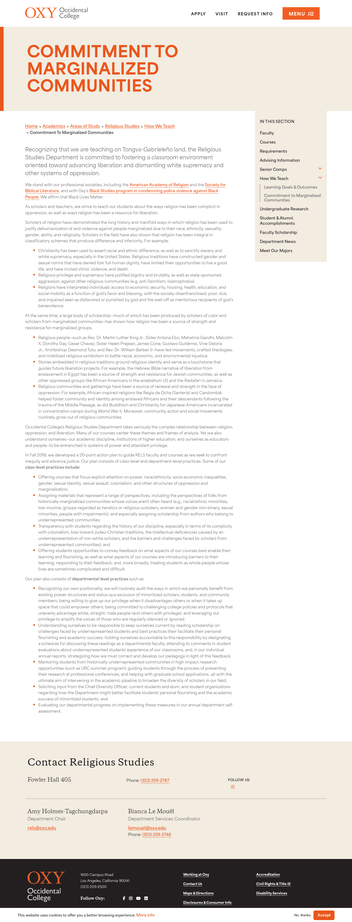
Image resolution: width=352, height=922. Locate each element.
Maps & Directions (198, 893)
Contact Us (192, 883)
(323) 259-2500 (93, 886)
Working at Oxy (196, 874)
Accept (324, 915)
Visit (222, 13)
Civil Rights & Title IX (273, 883)
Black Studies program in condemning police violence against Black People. (121, 193)
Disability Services (271, 893)
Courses (268, 141)
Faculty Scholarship (278, 232)
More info (145, 915)
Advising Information (280, 159)
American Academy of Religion (159, 184)
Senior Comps (273, 169)
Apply (198, 13)
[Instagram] (233, 787)
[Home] (74, 13)
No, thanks (302, 915)
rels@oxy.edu (42, 827)
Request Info (255, 13)
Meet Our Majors (276, 250)
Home (31, 125)
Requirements (273, 150)
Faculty (267, 132)
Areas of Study (85, 125)
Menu (297, 13)
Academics (54, 125)
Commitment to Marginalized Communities (292, 197)
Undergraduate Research (284, 208)
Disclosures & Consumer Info (207, 902)
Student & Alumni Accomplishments (277, 220)
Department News (278, 241)
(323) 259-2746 (156, 834)
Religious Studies (122, 125)
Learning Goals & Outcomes (290, 186)
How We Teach (159, 125)
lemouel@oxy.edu (147, 827)
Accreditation (268, 874)
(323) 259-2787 (155, 780)
